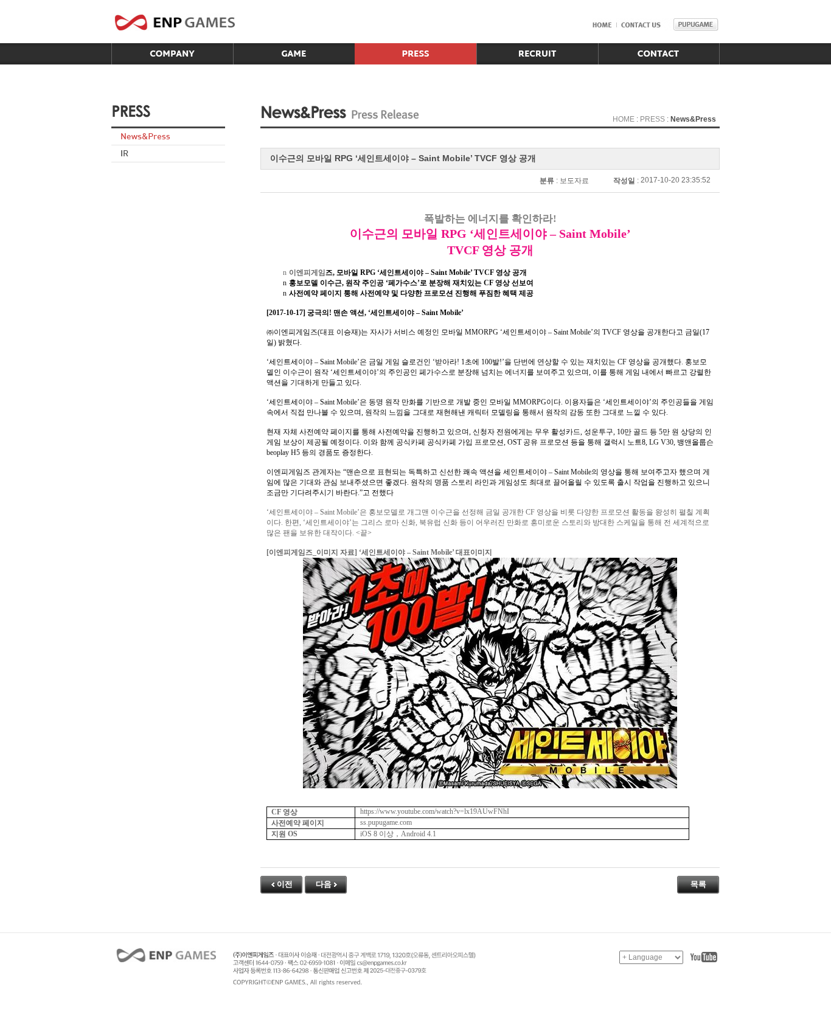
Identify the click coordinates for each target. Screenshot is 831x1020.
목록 (698, 884)
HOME (624, 119)
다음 (324, 884)
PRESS (652, 119)
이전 (285, 884)
